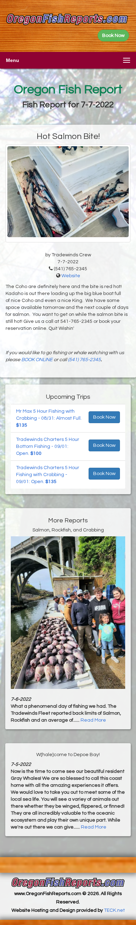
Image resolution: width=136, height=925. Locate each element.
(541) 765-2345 (84, 359)
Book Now (104, 417)
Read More (93, 720)
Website (70, 275)
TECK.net (114, 910)
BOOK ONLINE (37, 359)
